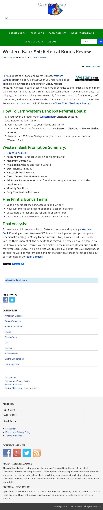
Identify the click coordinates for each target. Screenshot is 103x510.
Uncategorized (12, 364)
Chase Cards (11, 337)
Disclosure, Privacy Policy (17, 381)
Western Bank (48, 116)
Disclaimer (10, 428)
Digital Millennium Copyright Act (21, 388)
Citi (6, 342)
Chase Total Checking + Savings (72, 103)
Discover (9, 348)
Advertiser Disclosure (16, 280)
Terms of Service (13, 384)
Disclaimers (10, 377)
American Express (14, 315)
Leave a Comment (92, 66)
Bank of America (13, 321)
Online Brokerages (14, 358)
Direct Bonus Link (17, 152)
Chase (8, 331)
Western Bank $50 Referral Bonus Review (47, 51)
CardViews (51, 8)
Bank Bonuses (34, 256)
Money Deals (11, 353)
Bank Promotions (40, 57)
